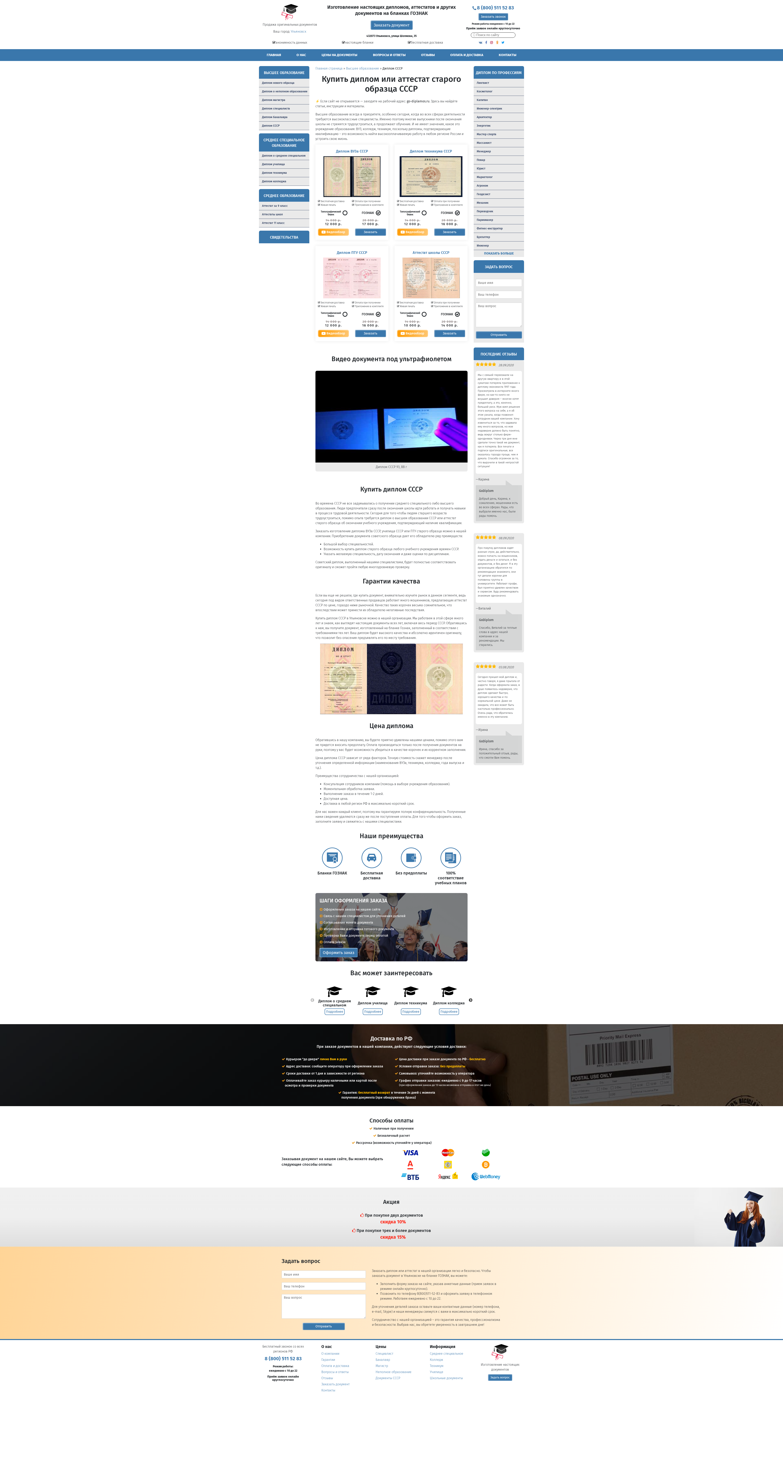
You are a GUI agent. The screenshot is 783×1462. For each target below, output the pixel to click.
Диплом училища (273, 164)
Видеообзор (335, 232)
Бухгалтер (483, 237)
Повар (481, 160)
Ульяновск (298, 31)
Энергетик (483, 125)
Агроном (482, 185)
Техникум (436, 1366)
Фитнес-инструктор (490, 228)
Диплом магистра (273, 100)
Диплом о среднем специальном (283, 155)
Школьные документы (446, 1378)
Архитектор (484, 117)
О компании (330, 1354)
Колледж (436, 1360)
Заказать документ (391, 25)
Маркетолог (485, 177)
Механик (482, 203)
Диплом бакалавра (275, 117)
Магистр (382, 1366)
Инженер (483, 245)
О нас (301, 55)
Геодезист (483, 194)
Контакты (507, 55)
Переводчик (485, 211)
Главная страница (329, 68)
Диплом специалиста (276, 108)
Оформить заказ (338, 952)
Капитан (482, 100)
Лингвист (483, 83)
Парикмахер (485, 220)
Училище (436, 1372)
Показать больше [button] (499, 253)
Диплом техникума (274, 173)
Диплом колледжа (274, 181)
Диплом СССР (271, 125)
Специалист (384, 1354)
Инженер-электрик (489, 108)
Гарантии (328, 1360)
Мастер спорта (486, 134)
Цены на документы (339, 55)
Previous (312, 1000)
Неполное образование (393, 1372)
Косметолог (484, 91)
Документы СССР (388, 1378)
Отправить (499, 335)
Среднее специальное (446, 1354)
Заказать (370, 232)
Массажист (484, 143)
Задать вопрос (500, 1377)
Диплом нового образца (278, 83)
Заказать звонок (493, 17)
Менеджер (484, 151)
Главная (274, 55)
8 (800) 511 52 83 (495, 8)
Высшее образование (362, 68)
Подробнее (334, 1012)
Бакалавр (383, 1360)
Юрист (481, 168)
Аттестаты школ (272, 214)
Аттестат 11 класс (273, 223)
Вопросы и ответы (389, 55)
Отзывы (428, 55)
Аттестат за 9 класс (275, 206)
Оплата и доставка (466, 55)
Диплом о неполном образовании (284, 91)
